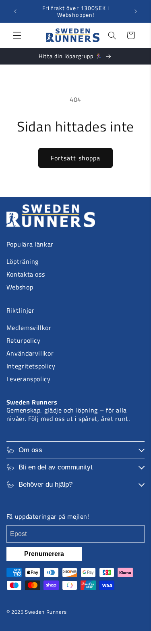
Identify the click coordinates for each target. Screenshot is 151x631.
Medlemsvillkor (29, 327)
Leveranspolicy (28, 379)
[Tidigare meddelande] (15, 11)
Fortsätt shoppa (75, 158)
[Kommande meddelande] (136, 11)
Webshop (19, 287)
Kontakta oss (25, 274)
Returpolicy (23, 340)
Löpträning (22, 261)
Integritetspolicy (31, 366)
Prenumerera (44, 553)
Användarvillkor (30, 353)
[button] (17, 35)
